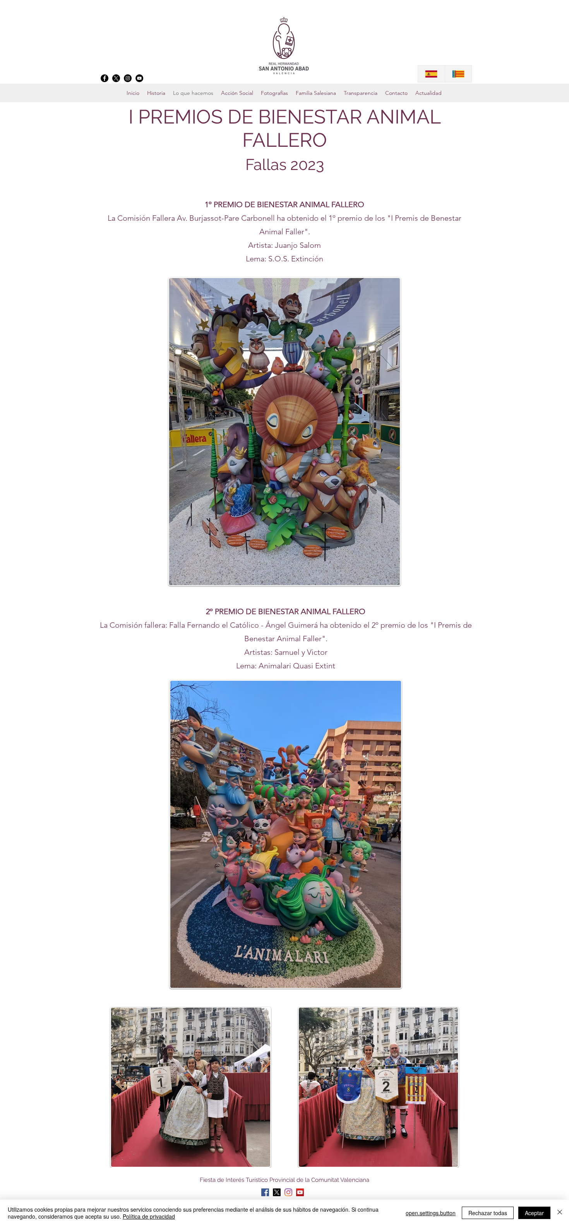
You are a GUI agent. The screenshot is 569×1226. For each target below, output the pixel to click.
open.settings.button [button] (431, 1213)
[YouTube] (139, 78)
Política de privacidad (149, 1216)
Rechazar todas (487, 1213)
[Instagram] (128, 78)
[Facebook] (104, 78)
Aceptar (534, 1213)
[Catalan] (458, 73)
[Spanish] (431, 73)
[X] (116, 78)
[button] (316, 93)
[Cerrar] (559, 1213)
